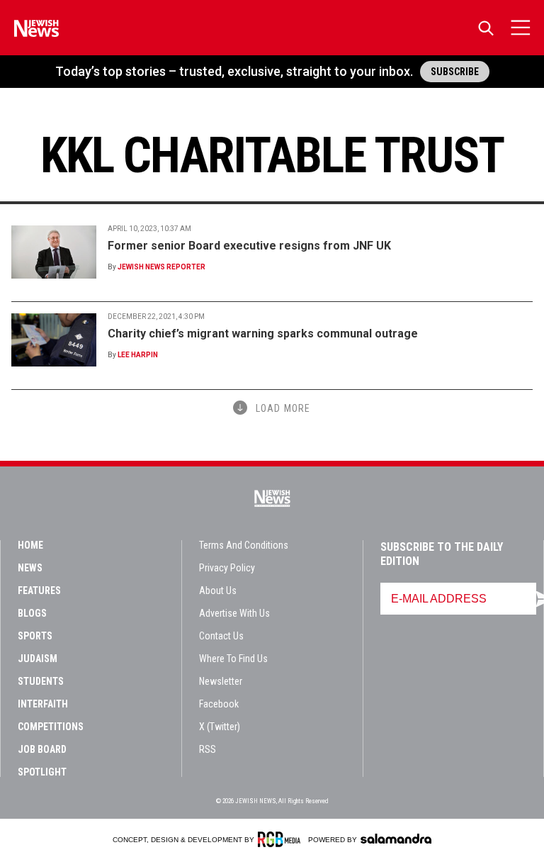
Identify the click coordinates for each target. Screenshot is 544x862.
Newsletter (220, 681)
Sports (35, 636)
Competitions (51, 726)
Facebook (219, 704)
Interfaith (43, 704)
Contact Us (221, 636)
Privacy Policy (227, 567)
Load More (283, 408)
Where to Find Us (233, 658)
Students (41, 681)
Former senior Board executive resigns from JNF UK (249, 245)
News (30, 567)
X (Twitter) (219, 726)
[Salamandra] (396, 839)
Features (39, 590)
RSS (207, 749)
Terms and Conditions (243, 545)
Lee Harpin (138, 355)
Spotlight (42, 772)
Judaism (37, 658)
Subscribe (455, 71)
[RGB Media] (281, 839)
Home (30, 545)
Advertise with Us (234, 613)
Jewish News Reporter (161, 267)
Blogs (32, 613)
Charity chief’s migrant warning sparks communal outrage (263, 333)
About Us (218, 590)
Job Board (42, 749)
